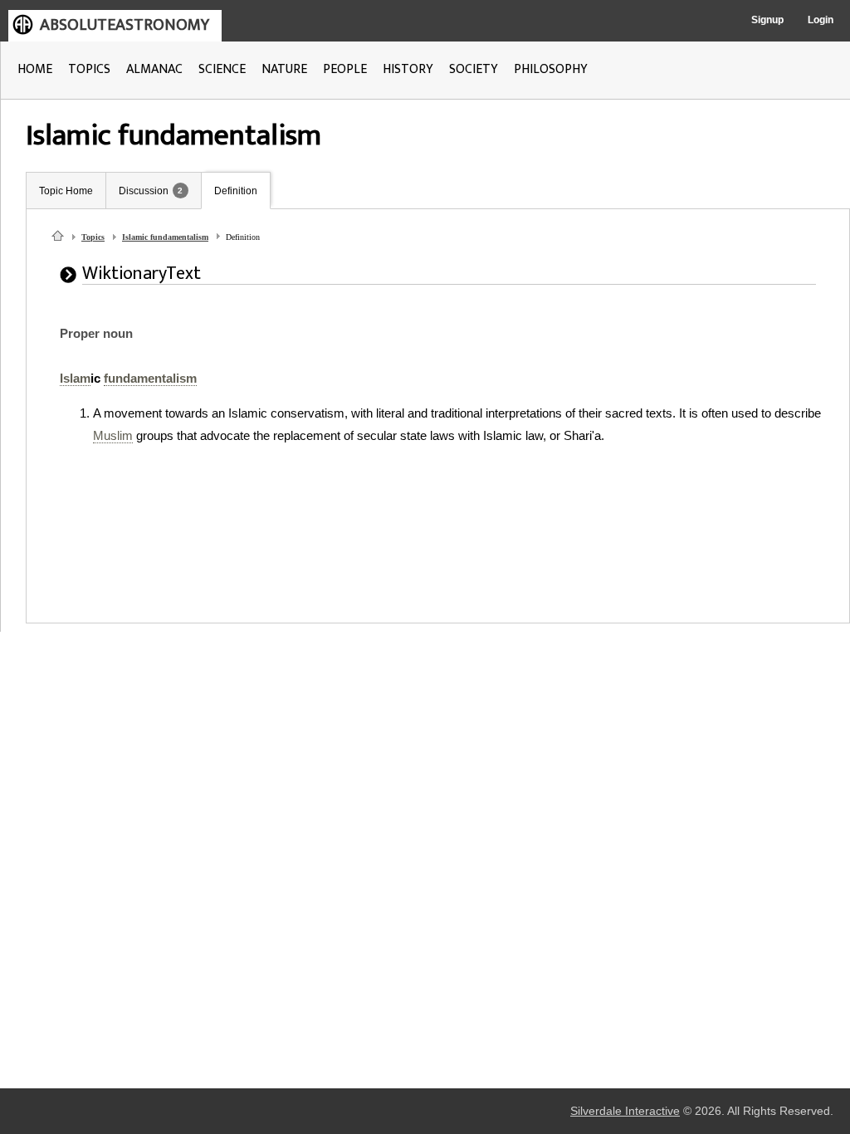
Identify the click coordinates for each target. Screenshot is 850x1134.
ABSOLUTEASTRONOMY (124, 25)
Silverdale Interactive (625, 1111)
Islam (75, 378)
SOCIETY (473, 69)
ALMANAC (154, 69)
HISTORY (408, 69)
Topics (93, 237)
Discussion (144, 191)
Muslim (113, 435)
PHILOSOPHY (551, 69)
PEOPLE (345, 69)
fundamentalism (150, 378)
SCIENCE (222, 69)
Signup (767, 20)
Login (820, 20)
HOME (34, 69)
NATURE (284, 69)
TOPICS (89, 69)
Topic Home (66, 191)
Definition (235, 191)
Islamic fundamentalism (165, 237)
